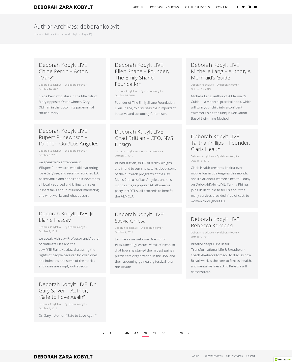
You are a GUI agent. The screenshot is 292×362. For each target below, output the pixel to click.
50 (163, 333)
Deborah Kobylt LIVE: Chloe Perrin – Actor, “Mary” (63, 71)
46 (127, 333)
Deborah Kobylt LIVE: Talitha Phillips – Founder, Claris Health (220, 142)
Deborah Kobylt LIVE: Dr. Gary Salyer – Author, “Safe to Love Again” (68, 290)
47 (136, 333)
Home (37, 34)
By (75, 84)
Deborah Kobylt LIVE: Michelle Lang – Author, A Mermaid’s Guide (221, 71)
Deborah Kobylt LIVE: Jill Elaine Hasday (67, 216)
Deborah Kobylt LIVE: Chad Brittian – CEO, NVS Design (144, 137)
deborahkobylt (99, 26)
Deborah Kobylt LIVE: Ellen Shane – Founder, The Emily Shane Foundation (142, 74)
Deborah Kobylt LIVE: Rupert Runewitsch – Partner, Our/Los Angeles (68, 137)
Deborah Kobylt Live (50, 84)
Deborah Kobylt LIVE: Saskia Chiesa (139, 217)
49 (154, 333)
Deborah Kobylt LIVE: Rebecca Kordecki (216, 222)
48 (145, 333)
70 (181, 333)
